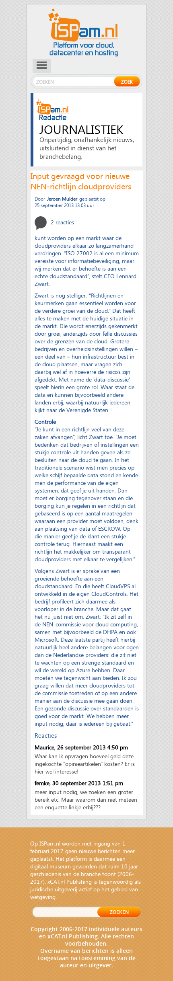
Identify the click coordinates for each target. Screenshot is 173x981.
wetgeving (43, 897)
